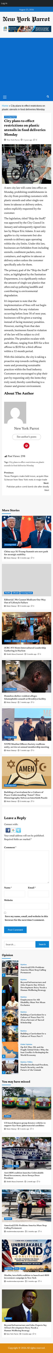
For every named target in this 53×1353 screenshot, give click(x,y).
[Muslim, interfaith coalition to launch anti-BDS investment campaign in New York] (26, 1256)
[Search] (48, 96)
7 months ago (25, 702)
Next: (28, 486)
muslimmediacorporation (15, 1231)
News (16, 1166)
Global (22, 1044)
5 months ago (25, 606)
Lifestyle (16, 593)
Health (7, 593)
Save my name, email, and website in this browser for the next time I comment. (26, 918)
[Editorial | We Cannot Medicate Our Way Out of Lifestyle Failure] (26, 580)
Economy (8, 1268)
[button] (8, 830)
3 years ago (27, 140)
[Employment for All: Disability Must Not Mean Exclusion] (10, 1001)
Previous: (26, 476)
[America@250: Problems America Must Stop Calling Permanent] (10, 969)
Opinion (23, 964)
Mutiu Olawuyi (11, 558)
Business (8, 1166)
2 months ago (32, 1231)
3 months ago (25, 558)
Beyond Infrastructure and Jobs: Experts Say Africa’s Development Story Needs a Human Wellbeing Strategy (25, 1328)
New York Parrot (13, 140)
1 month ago (31, 1181)
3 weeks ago (24, 1129)
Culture (7, 641)
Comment (10, 847)
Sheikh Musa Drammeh (14, 654)
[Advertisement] (26, 65)
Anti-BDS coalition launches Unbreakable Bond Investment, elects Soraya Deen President (24, 1175)
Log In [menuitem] (4, 3)
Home (5, 106)
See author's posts (26, 437)
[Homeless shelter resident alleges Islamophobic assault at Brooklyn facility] (26, 676)
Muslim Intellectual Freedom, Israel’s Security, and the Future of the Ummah (34, 1067)
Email (32, 888)
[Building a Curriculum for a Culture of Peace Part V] (10, 1034)
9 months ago (25, 801)
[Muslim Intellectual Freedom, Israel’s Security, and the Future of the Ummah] (10, 1066)
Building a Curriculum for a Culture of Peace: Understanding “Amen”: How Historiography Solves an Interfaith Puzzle (25, 795)
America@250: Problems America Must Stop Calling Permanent (33, 970)
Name (8, 888)
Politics (30, 1062)
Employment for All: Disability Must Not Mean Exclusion (32, 1002)
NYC (23, 641)
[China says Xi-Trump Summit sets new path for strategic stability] (26, 532)
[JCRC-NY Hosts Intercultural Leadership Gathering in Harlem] (26, 628)
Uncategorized (10, 117)
